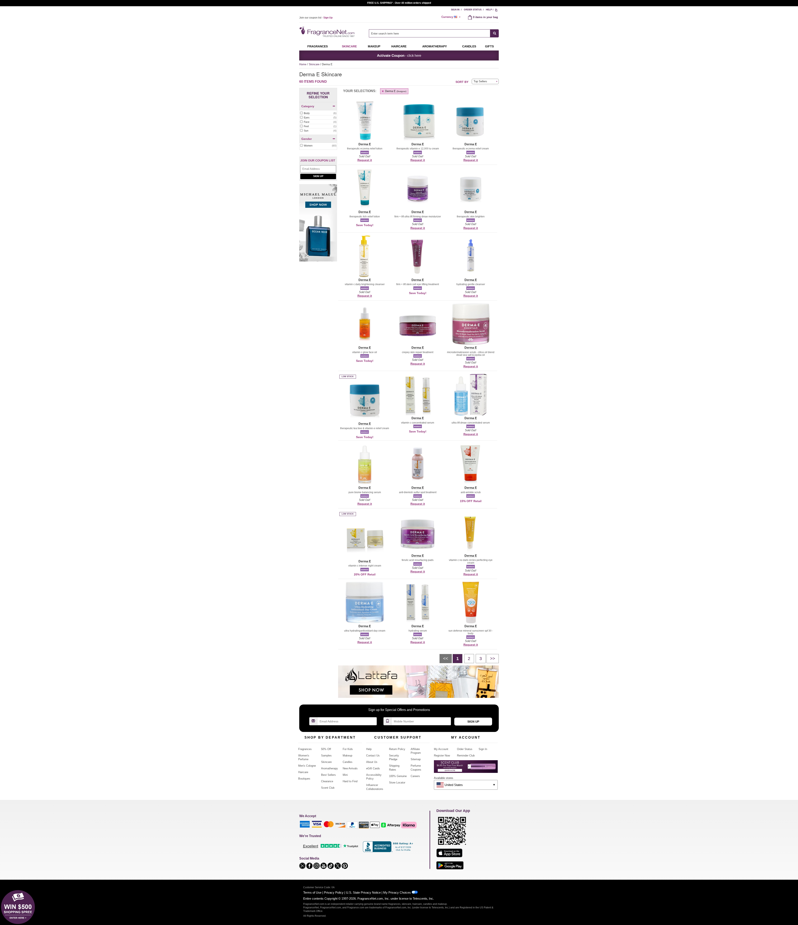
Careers (415, 776)
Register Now (442, 755)
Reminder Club (466, 755)
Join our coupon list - (315, 17)
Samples (326, 755)
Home (302, 64)
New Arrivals (350, 768)
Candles (347, 762)
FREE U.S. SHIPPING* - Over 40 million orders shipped (399, 2)
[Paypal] (352, 824)
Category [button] (307, 106)
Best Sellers (328, 774)
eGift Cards (373, 768)
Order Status (473, 9)
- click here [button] (399, 55)
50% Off (326, 749)
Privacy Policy (334, 892)
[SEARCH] (494, 33)
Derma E (395, 91)
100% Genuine (398, 776)
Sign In (455, 9)
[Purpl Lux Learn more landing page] (466, 768)
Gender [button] (306, 138)
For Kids (348, 749)
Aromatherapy (329, 768)
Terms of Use (312, 892)
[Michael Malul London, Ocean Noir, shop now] (318, 225)
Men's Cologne (307, 765)
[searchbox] (429, 33)
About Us (371, 762)
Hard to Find (350, 781)
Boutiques (304, 778)
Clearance (327, 781)
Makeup (374, 46)
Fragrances (317, 46)
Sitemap (416, 759)
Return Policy (397, 749)
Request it (364, 160)
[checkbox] (318, 113)
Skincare (349, 46)
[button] (364, 123)
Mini (345, 774)
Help (489, 9)
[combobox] (434, 33)
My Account (441, 749)
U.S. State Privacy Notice (363, 892)
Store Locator (397, 782)
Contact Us (373, 755)
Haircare (398, 46)
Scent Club (327, 787)
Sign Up (318, 176)
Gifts (489, 46)
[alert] (451, 17)
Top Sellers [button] (480, 81)
